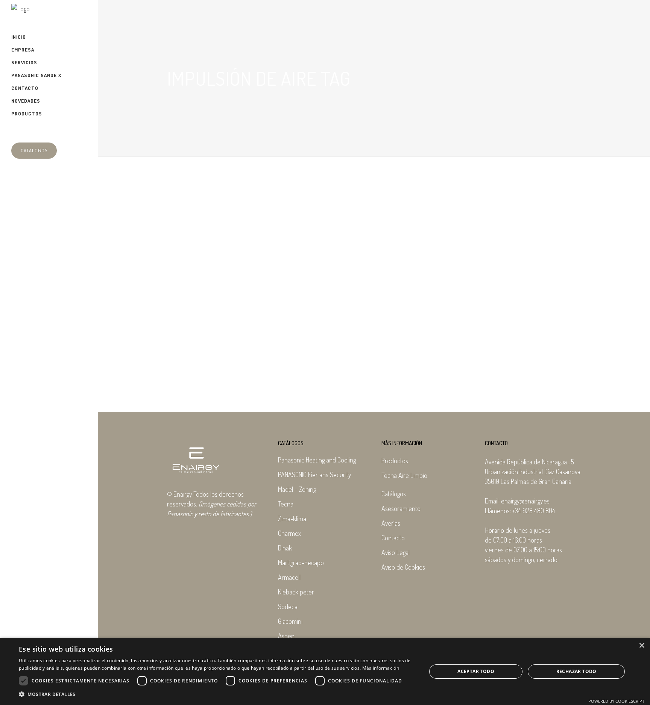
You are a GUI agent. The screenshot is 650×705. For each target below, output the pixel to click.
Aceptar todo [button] (475, 671)
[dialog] (325, 671)
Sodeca (288, 606)
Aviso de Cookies (403, 567)
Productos (394, 460)
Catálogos (34, 150)
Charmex (289, 533)
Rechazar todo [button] (576, 671)
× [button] (641, 646)
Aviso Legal (395, 552)
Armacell (289, 577)
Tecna (285, 504)
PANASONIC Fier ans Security (314, 474)
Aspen (286, 636)
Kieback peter (296, 592)
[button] (217, 694)
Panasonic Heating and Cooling (317, 460)
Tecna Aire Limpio (404, 475)
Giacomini (290, 621)
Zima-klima (292, 518)
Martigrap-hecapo (301, 562)
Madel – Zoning (297, 489)
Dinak (285, 548)
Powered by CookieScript (616, 701)
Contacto (393, 538)
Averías (390, 523)
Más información (380, 668)
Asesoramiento (401, 508)
